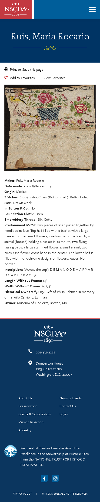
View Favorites (54, 77)
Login (64, 413)
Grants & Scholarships (34, 413)
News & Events (71, 397)
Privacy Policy (22, 494)
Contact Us (68, 405)
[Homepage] (17, 9)
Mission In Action (30, 421)
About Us (25, 397)
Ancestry (24, 429)
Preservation (27, 405)
